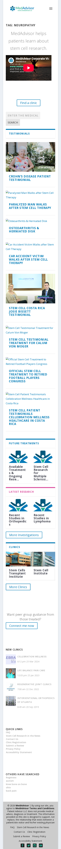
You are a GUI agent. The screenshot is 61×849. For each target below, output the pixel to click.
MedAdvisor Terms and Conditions (34, 808)
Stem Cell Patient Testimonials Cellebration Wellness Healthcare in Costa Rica (29, 417)
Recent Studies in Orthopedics (17, 520)
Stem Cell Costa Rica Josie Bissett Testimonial (27, 311)
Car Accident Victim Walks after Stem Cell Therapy (28, 259)
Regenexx (11, 777)
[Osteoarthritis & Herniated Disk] (30, 221)
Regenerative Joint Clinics (34, 684)
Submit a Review (15, 745)
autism (10, 780)
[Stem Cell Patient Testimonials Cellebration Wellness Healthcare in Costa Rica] (30, 399)
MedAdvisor (22, 805)
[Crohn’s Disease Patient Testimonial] (30, 157)
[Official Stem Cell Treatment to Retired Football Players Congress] (30, 361)
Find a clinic (28, 103)
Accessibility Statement (19, 752)
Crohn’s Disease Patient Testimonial (30, 178)
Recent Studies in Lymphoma (42, 518)
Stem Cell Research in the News (23, 735)
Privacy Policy (13, 748)
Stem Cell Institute (41, 571)
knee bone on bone (16, 784)
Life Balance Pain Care (31, 670)
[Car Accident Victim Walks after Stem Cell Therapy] (30, 246)
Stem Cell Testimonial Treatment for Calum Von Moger (28, 342)
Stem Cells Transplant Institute (17, 573)
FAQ (8, 732)
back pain (11, 790)
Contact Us (12, 739)
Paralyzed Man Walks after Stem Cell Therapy (30, 206)
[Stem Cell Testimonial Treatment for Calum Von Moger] (30, 330)
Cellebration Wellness (32, 656)
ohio (8, 787)
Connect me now (21, 626)
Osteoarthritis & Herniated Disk (24, 229)
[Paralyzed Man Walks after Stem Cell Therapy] (30, 195)
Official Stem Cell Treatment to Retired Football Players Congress (28, 376)
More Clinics (18, 587)
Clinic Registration (16, 742)
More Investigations (24, 535)
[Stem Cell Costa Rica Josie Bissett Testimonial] (30, 288)
